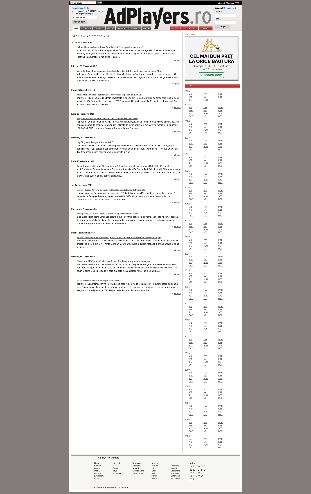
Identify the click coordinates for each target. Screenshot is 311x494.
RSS (115, 471)
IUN (220, 97)
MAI (205, 97)
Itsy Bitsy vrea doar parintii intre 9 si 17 (95, 142)
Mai (153, 473)
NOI (205, 116)
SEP (220, 113)
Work (115, 468)
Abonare (136, 466)
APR (191, 97)
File (114, 466)
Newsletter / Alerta (80, 8)
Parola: (218, 19)
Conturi (97, 466)
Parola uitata (137, 473)
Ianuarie (174, 468)
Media (97, 471)
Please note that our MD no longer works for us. (99, 280)
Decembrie (175, 471)
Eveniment (98, 476)
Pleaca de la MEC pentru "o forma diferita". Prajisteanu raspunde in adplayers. (114, 261)
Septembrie (176, 478)
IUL (190, 100)
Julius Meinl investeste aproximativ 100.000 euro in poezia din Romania (110, 95)
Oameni (97, 473)
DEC (220, 116)
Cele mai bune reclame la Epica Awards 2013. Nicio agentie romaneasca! (110, 47)
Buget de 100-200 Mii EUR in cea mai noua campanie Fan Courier (107, 118)
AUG (206, 100)
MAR (220, 94)
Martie (154, 478)
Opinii (96, 478)
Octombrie (175, 476)
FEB (205, 94)
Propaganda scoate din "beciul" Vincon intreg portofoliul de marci (107, 213)
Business (98, 468)
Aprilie (154, 476)
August (155, 466)
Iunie (154, 471)
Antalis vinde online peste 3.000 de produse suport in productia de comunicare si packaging (119, 237)
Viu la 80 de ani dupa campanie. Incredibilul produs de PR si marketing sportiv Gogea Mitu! (119, 71)
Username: (220, 11)
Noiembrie (175, 473)
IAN (190, 94)
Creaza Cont (138, 471)
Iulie (153, 468)
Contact (117, 473)
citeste (177, 60)
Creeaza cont (229, 8)
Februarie (175, 466)
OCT (191, 116)
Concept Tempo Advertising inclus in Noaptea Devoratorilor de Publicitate (111, 190)
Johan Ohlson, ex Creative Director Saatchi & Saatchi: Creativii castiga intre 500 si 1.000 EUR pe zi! (123, 166)
